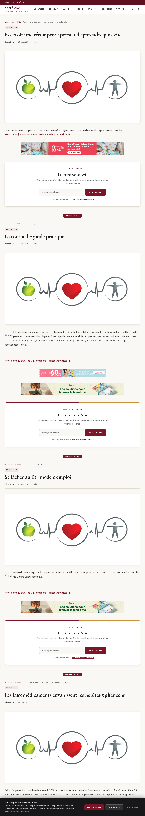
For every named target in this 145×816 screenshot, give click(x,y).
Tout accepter (94, 807)
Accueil (7, 22)
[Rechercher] (138, 9)
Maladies (66, 9)
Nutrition (92, 9)
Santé (12, 7)
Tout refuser (114, 807)
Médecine (78, 9)
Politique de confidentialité (83, 199)
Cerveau (53, 9)
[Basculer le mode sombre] (133, 9)
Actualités (39, 9)
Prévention (106, 9)
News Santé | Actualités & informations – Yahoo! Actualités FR (38, 134)
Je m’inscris (95, 192)
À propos (121, 9)
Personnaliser (132, 807)
